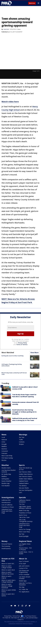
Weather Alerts (6, 468)
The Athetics (23, 486)
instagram (22, 605)
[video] (34, 357)
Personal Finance (7, 544)
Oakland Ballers (24, 483)
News (19, 29)
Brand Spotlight (24, 536)
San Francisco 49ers (25, 472)
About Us (23, 558)
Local (3, 437)
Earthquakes (5, 479)
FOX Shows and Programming (24, 571)
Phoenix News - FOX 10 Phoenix (25, 549)
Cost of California (7, 505)
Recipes (21, 444)
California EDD (6, 500)
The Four (22, 504)
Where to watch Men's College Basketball (8, 581)
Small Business (6, 548)
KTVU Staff (22, 564)
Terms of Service (21, 344)
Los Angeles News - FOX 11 (25, 545)
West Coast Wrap (7, 456)
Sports (22, 465)
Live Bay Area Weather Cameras (9, 471)
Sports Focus (23, 515)
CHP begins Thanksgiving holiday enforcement (12, 365)
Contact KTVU (23, 568)
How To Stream (24, 561)
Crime (3, 442)
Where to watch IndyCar (6, 577)
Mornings (23, 434)
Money (4, 541)
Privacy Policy (22, 343)
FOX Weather (6, 486)
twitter (29, 605)
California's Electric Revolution (25, 501)
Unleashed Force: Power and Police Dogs (7, 511)
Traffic (21, 439)
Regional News (25, 541)
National (4, 439)
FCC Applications (24, 592)
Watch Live (32, 3)
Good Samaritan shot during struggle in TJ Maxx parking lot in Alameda (24, 412)
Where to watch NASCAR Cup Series (8, 573)
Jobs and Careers (24, 566)
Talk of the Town (24, 517)
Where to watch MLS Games (8, 595)
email (11, 605)
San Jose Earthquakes (25, 490)
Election (4, 460)
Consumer (5, 451)
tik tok (25, 605)
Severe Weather (6, 481)
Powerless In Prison (8, 507)
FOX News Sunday (7, 458)
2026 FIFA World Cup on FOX (25, 468)
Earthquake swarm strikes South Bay (13, 356)
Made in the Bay (24, 510)
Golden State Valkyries (26, 479)
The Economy (6, 546)
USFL (20, 492)
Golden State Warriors (26, 474)
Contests (22, 442)
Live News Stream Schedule (24, 577)
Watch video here (10, 101)
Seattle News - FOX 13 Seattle (26, 553)
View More (34, 353)
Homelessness (6, 502)
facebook (18, 605)
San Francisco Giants (25, 476)
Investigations (8, 497)
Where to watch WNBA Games (9, 591)
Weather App (6, 483)
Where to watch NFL (8, 564)
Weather (5, 465)
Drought (4, 444)
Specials (22, 497)
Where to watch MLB (8, 570)
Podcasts (4, 453)
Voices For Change (25, 529)
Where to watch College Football (7, 567)
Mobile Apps (23, 581)
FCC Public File (23, 589)
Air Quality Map (6, 474)
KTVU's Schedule (24, 574)
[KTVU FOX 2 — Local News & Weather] (7, 3)
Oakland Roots (23, 481)
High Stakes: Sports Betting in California (25, 507)
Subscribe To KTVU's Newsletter (25, 584)
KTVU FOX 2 (13, 29)
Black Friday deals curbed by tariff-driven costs (14, 373)
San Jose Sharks (24, 488)
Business (4, 449)
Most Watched (8, 352)
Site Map (21, 587)
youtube (15, 605)
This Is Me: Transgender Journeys (26, 520)
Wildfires (4, 446)
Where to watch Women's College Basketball (7, 586)
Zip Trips (21, 437)
